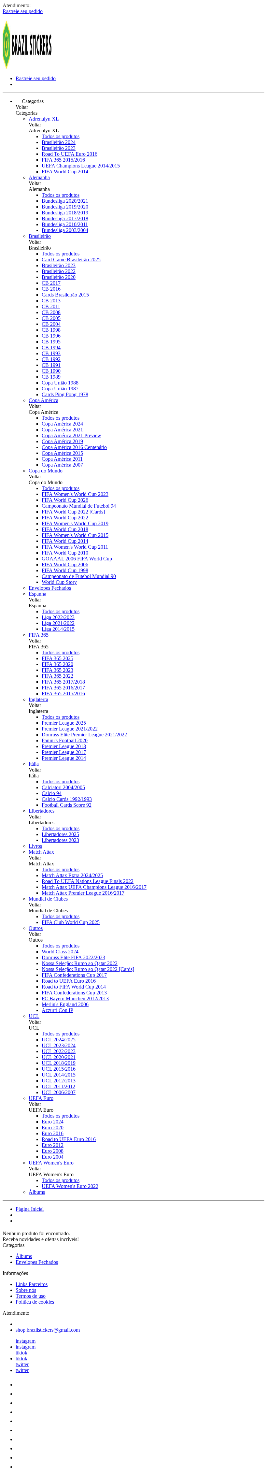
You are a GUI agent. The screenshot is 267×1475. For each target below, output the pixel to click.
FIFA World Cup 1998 (65, 570)
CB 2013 (51, 300)
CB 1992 (51, 359)
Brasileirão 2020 (59, 277)
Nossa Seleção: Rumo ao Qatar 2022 (80, 963)
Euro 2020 (52, 1127)
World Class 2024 (60, 951)
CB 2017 (51, 283)
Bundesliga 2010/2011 (65, 224)
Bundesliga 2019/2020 (65, 207)
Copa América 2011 (62, 459)
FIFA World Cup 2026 (65, 500)
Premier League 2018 (64, 746)
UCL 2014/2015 (59, 1074)
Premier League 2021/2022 (70, 728)
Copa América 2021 (62, 429)
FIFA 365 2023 (57, 670)
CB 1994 (51, 347)
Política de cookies (35, 1302)
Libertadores (41, 811)
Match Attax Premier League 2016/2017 (83, 893)
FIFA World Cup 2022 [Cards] (73, 511)
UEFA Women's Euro (51, 1162)
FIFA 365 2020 (57, 664)
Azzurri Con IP (57, 1010)
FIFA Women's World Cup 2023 (75, 494)
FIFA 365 (39, 635)
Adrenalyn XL (44, 119)
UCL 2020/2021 (59, 1057)
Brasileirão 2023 (59, 148)
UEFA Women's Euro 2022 (70, 1186)
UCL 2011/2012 (58, 1086)
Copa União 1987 (60, 388)
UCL (34, 1016)
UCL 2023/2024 (59, 1045)
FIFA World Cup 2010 (65, 553)
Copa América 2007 (62, 465)
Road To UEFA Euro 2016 (69, 154)
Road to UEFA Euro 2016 (69, 981)
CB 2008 (51, 312)
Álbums (37, 1192)
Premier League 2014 (64, 758)
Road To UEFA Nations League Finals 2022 (88, 881)
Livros (35, 846)
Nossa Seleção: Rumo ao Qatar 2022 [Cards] (88, 969)
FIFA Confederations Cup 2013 (74, 992)
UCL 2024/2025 (59, 1039)
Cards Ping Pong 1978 (65, 394)
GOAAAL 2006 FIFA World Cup (77, 558)
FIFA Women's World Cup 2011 (75, 547)
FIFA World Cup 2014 (65, 171)
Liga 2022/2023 (58, 617)
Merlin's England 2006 (65, 1004)
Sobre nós (26, 1290)
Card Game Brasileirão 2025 (71, 259)
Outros (36, 928)
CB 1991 (51, 365)
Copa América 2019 (62, 441)
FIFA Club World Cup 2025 (71, 922)
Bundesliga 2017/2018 (65, 218)
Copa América (43, 400)
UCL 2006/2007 (59, 1092)
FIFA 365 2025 (57, 658)
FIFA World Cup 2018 (65, 529)
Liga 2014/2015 (58, 629)
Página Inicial (30, 1209)
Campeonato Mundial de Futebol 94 (79, 506)
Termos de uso (31, 1296)
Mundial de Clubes (48, 899)
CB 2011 (51, 306)
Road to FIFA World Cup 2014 (74, 987)
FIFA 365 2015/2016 (63, 160)
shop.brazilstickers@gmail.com (48, 1330)
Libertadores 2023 (60, 840)
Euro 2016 (52, 1133)
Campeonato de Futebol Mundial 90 (79, 576)
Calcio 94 (52, 793)
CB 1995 (51, 341)
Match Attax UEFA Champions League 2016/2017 (94, 887)
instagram (25, 1341)
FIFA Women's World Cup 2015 (75, 535)
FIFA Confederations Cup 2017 (74, 975)
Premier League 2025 (64, 723)
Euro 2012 (52, 1145)
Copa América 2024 (62, 424)
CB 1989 (51, 377)
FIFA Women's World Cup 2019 (75, 523)
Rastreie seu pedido (23, 11)
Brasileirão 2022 (59, 271)
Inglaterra (38, 699)
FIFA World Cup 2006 (65, 564)
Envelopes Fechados (50, 588)
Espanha (37, 594)
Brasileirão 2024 (59, 142)
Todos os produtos (60, 136)
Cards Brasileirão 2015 (65, 294)
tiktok (21, 1352)
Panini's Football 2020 (65, 740)
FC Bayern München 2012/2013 (75, 998)
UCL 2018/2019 (59, 1063)
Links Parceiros (32, 1284)
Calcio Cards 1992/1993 (67, 799)
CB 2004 (51, 324)
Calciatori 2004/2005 (63, 787)
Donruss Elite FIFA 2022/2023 (73, 957)
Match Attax (41, 852)
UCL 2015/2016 (59, 1069)
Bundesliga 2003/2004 (65, 230)
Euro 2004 (52, 1157)
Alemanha (39, 177)
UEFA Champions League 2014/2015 (81, 165)
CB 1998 (51, 330)
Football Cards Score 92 (66, 805)
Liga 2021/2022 (58, 623)
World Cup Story (59, 582)
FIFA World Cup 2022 (65, 517)
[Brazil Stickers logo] (27, 67)
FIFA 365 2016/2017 (63, 687)
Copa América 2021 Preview (71, 435)
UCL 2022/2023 (59, 1051)
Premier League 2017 (64, 752)
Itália (34, 764)
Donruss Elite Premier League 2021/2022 (84, 734)
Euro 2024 (52, 1121)
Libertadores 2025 (60, 834)
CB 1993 (51, 353)
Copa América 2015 (62, 453)
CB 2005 (51, 318)
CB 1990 (51, 371)
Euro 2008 (52, 1151)
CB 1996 (51, 336)
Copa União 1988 (60, 382)
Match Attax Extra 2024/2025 (72, 875)
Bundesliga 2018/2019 (65, 212)
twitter (22, 1364)
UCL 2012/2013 (59, 1080)
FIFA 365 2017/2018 (63, 682)
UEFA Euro (41, 1098)
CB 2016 (51, 289)
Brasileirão (40, 236)
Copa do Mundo (46, 470)
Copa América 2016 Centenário (74, 447)
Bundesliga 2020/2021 (65, 201)
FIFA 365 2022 (57, 676)
